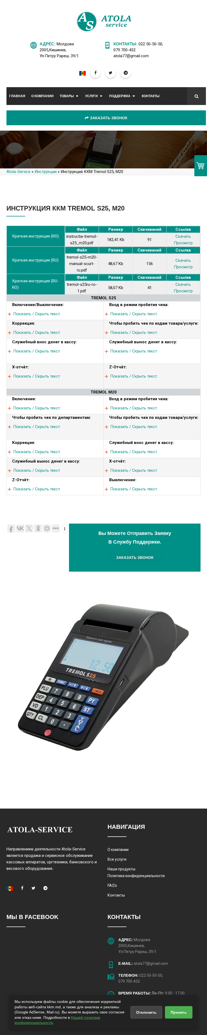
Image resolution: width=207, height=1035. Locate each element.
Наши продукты (121, 869)
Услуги (91, 96)
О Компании (42, 96)
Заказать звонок (108, 118)
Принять (179, 1012)
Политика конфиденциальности (136, 876)
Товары (67, 96)
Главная (17, 96)
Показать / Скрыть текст (36, 313)
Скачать (183, 236)
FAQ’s (112, 885)
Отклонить (146, 1012)
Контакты (151, 96)
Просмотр (183, 242)
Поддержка (119, 96)
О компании (118, 849)
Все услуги (117, 859)
